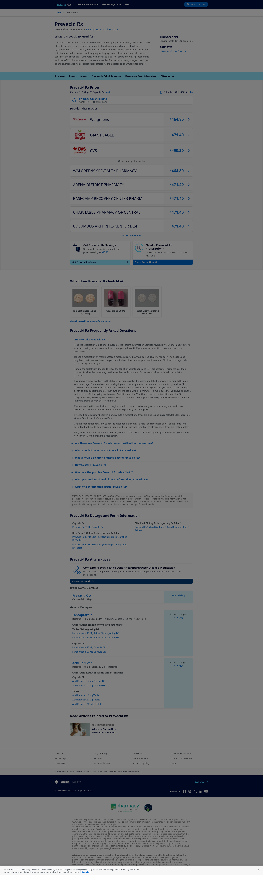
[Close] (259, 870)
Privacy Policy (86, 872)
